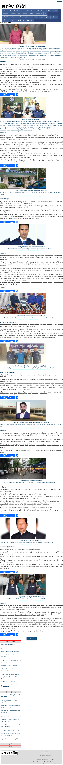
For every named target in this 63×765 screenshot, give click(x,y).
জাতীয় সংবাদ (8, 55)
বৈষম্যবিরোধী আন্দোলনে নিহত (46, 368)
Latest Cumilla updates (20, 50)
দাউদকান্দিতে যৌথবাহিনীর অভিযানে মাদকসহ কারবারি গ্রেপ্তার (31, 316)
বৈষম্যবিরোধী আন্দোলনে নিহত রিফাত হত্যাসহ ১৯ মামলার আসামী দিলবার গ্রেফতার (31, 366)
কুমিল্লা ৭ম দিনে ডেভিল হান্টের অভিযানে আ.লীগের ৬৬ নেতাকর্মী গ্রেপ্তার (31, 190)
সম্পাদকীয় (19, 17)
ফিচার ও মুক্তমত (28, 17)
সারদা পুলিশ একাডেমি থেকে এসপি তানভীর (42, 248)
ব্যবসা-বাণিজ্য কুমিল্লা (32, 55)
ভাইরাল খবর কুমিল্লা (50, 55)
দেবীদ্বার (23, 424)
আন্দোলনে (20, 368)
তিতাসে (24, 542)
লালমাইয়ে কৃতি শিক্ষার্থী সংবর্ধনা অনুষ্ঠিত (8, 644)
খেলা (19, 14)
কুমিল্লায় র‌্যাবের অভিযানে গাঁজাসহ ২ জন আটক (43, 53)
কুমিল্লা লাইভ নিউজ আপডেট (21, 53)
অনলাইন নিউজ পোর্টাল (43, 50)
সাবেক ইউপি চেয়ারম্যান (46, 542)
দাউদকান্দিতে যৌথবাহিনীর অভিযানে (33, 317)
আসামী (24, 368)
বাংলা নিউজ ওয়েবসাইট (16, 55)
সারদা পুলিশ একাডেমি (30, 248)
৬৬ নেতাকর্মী (19, 192)
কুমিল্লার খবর (47, 11)
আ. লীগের (28, 192)
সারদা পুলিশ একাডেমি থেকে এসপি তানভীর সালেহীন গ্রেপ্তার (31, 247)
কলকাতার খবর (12, 20)
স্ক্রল (16, 192)
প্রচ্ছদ (4, 11)
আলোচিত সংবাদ (3, 51)
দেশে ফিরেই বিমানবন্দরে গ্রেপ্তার (37, 424)
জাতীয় (9, 11)
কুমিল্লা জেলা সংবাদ (34, 51)
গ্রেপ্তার (4, 55)
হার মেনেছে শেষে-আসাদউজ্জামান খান (8, 681)
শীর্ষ (22, 130)
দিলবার (31, 368)
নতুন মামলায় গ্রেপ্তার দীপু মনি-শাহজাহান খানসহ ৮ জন (31, 597)
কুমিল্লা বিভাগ (39, 11)
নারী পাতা (54, 17)
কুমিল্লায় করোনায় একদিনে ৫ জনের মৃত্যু (9, 665)
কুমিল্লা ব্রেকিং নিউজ (11, 53)
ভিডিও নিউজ (29, 20)
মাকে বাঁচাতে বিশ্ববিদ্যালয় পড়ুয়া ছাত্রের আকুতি (10, 651)
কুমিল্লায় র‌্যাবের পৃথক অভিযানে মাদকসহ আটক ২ (10, 648)
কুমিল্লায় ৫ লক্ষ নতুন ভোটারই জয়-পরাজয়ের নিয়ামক (11, 716)
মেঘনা (42, 129)
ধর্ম (45, 14)
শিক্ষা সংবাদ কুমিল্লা (12, 57)
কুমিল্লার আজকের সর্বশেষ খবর (39, 127)
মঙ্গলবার (2, 67)
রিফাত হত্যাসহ (56, 368)
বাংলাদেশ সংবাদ (24, 55)
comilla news (35, 48)
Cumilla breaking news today (45, 48)
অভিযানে (23, 192)
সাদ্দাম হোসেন (50, 424)
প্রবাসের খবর (39, 14)
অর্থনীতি (22, 11)
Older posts (32, 638)
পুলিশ (58, 135)
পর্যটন (4, 20)
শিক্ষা (36, 17)
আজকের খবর (51, 50)
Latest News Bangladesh (33, 50)
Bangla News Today (17, 48)
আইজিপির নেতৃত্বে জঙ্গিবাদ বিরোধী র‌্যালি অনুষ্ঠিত (10, 730)
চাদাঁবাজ (51, 127)
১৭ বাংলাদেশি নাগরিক (18, 482)
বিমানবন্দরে (46, 424)
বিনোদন (25, 14)
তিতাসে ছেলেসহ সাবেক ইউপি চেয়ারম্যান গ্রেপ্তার (31, 540)
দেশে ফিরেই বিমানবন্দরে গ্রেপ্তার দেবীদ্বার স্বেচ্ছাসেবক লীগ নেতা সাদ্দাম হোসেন (31, 422)
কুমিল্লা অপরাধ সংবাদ (11, 51)
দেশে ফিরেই (27, 424)
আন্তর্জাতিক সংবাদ (58, 50)
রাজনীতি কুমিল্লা (58, 55)
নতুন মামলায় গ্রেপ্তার (39, 598)
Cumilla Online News (9, 50)
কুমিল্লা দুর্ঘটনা (53, 51)
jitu (25, 57)
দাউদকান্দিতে (23, 317)
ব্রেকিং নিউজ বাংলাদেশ (41, 55)
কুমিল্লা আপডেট (19, 51)
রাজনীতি (16, 11)
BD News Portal (27, 48)
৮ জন (14, 598)
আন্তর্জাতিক (5, 14)
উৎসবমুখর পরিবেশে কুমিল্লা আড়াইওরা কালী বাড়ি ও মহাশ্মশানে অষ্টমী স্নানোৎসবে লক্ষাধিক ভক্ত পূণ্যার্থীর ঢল (11, 676)
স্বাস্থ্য (41, 17)
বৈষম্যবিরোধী (38, 368)
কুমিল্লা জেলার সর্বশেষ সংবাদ (43, 51)
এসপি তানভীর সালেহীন (16, 248)
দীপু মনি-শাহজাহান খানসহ (25, 598)
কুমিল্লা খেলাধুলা (26, 51)
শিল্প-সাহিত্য (30, 11)
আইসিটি (31, 14)
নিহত (34, 368)
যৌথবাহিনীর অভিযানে (48, 317)
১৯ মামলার (16, 368)
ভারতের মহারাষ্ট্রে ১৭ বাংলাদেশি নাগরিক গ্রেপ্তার (31, 481)
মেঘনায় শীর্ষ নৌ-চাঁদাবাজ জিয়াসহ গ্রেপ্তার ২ (31, 119)
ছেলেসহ (20, 542)
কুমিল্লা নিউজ (59, 51)
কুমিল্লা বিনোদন (3, 53)
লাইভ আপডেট (5, 57)
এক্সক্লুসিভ (13, 14)
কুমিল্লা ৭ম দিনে (34, 192)
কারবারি (15, 317)
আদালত (55, 11)
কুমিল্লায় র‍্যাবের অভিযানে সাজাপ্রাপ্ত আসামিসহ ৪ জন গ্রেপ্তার (31, 46)
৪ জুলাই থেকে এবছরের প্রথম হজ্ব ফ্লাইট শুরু (10, 739)
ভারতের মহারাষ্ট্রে (30, 482)
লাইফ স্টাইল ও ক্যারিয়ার (8, 17)
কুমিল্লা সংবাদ (30, 53)
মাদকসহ (41, 317)
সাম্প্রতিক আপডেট (20, 57)
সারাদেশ (10, 248)
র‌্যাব (1, 57)
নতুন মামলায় (32, 598)
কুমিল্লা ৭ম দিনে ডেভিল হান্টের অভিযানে (45, 192)
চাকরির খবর (21, 20)
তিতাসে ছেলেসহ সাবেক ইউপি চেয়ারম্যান (34, 542)
